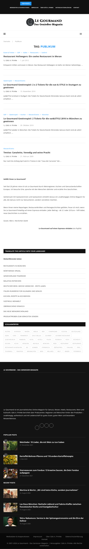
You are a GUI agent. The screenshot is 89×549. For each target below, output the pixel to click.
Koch (67, 339)
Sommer (35, 347)
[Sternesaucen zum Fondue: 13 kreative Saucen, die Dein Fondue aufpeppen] (10, 473)
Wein (41, 351)
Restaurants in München (13, 347)
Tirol (78, 347)
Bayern (27, 331)
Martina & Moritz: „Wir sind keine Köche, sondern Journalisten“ (49, 490)
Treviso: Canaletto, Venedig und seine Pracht (26, 152)
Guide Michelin (10, 339)
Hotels (40, 339)
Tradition (19, 351)
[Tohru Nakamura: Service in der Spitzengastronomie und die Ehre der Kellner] (10, 521)
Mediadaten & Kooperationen (19, 7)
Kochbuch (76, 339)
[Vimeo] (51, 11)
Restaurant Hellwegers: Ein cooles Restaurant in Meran (32, 56)
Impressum (34, 7)
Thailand (70, 347)
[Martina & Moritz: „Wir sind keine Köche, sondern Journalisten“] (10, 493)
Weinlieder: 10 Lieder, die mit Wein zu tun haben (42, 442)
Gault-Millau (36, 335)
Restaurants (77, 343)
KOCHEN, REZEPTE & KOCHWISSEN (16, 296)
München (25, 343)
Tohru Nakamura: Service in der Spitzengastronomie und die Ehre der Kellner (52, 519)
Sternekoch (46, 347)
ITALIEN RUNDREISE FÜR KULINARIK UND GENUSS (22, 291)
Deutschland (75, 331)
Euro (14, 335)
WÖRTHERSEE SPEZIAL (12, 271)
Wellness (50, 351)
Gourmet (48, 335)
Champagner (53, 331)
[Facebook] (35, 11)
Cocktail (64, 331)
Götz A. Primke (11, 60)
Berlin (35, 331)
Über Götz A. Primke (46, 7)
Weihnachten (31, 351)
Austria (7, 331)
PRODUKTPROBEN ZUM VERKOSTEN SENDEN (20, 316)
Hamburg (22, 339)
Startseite (6, 41)
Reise (55, 343)
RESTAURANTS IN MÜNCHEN (14, 266)
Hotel (32, 339)
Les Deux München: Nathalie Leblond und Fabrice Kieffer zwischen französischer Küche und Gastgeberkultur (50, 505)
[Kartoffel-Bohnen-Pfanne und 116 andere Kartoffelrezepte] (10, 459)
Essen (7, 335)
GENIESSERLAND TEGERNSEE (14, 276)
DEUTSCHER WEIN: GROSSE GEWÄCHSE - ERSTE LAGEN (24, 286)
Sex (27, 347)
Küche (16, 343)
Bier (43, 331)
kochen (7, 343)
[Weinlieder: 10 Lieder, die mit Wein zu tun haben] (10, 445)
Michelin (36, 343)
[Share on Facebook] (43, 69)
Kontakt (76, 7)
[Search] (84, 33)
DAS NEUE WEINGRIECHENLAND (15, 311)
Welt (59, 351)
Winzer (67, 351)
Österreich (77, 351)
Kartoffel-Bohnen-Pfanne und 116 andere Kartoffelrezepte (46, 456)
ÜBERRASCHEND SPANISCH (13, 306)
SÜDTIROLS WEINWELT (12, 301)
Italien (48, 339)
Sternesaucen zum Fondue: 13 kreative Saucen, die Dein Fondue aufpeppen (49, 471)
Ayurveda (17, 331)
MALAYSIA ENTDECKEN (12, 281)
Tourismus (8, 351)
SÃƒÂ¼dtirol (58, 347)
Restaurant (64, 343)
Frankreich (24, 335)
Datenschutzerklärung (63, 7)
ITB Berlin (58, 339)
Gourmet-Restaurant (63, 335)
